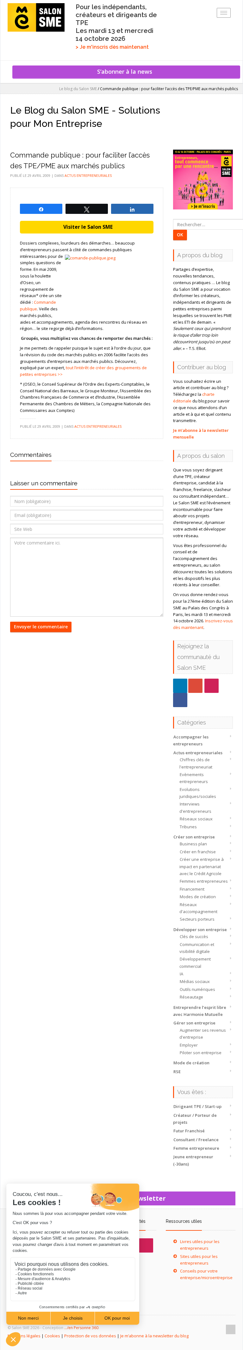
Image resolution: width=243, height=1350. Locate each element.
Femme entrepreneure (196, 1148)
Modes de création (198, 896)
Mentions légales (24, 1336)
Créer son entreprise (194, 837)
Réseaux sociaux (196, 819)
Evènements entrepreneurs (193, 778)
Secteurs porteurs (197, 919)
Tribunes (188, 827)
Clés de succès (194, 936)
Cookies (52, 1336)
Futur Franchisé (189, 1131)
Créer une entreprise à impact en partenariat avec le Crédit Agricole (201, 866)
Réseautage (191, 997)
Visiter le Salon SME (87, 226)
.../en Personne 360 (81, 1327)
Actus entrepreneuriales (197, 753)
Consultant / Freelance (196, 1139)
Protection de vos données (90, 1336)
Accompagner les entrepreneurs (191, 740)
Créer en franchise (198, 852)
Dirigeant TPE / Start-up (197, 1106)
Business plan (193, 844)
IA (181, 974)
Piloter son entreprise (200, 1052)
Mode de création (191, 1063)
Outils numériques (197, 989)
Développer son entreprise (200, 929)
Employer (189, 1045)
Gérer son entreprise (194, 1023)
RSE (177, 1071)
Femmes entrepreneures (204, 881)
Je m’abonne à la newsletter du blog (154, 1336)
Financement (192, 889)
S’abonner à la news (126, 71)
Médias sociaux (195, 981)
